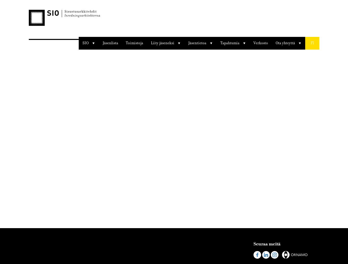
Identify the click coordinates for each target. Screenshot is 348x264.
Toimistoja (134, 43)
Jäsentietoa (197, 43)
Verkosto (260, 43)
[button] (312, 43)
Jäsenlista (110, 43)
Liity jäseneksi (162, 43)
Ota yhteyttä (285, 43)
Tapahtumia (229, 43)
